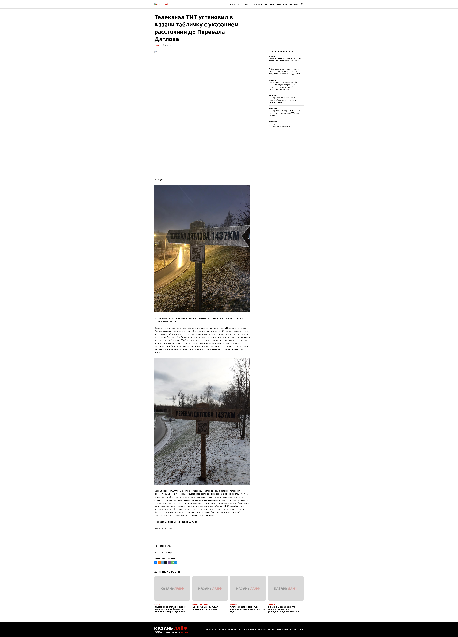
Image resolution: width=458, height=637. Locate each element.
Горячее (246, 4)
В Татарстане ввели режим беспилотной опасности (281, 125)
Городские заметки (287, 4)
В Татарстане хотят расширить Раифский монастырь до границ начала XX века (283, 100)
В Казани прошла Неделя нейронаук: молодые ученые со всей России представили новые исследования (285, 71)
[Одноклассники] (159, 562)
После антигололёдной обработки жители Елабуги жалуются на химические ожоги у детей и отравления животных (284, 85)
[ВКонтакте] (155, 562)
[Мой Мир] (175, 562)
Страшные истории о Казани (259, 629)
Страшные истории (264, 4)
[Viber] (169, 562)
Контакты (282, 629)
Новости (234, 4)
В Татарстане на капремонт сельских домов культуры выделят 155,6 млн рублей (285, 113)
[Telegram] (162, 562)
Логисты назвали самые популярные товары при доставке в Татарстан (285, 59)
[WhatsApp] (172, 562)
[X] (165, 562)
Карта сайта (297, 629)
